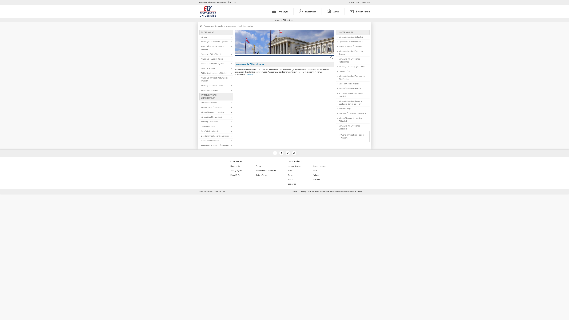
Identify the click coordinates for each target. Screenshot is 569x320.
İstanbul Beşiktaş (294, 166)
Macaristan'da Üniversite (266, 171)
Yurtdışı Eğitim (236, 171)
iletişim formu (354, 2)
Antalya (316, 175)
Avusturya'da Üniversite (213, 26)
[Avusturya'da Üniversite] (220, 11)
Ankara (291, 171)
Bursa (290, 175)
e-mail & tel (366, 2)
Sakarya (316, 180)
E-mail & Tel (235, 175)
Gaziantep (292, 184)
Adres (258, 166)
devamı (250, 74)
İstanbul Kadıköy (319, 166)
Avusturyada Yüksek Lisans (250, 64)
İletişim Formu (261, 175)
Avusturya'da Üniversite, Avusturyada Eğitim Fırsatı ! (218, 2)
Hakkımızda (235, 166)
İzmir (315, 171)
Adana (290, 180)
